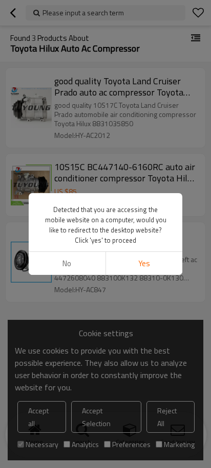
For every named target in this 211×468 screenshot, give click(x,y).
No (66, 263)
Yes (144, 263)
